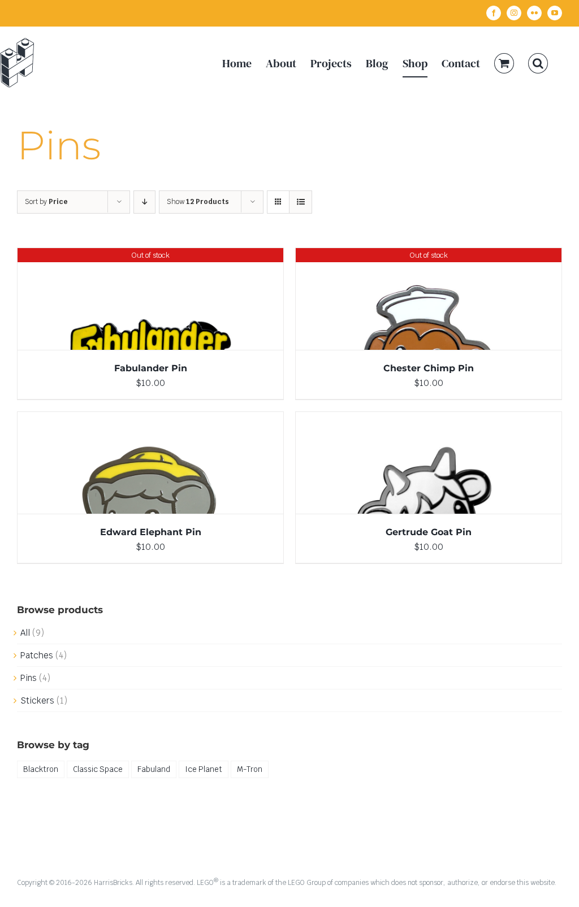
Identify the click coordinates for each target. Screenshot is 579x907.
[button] (538, 63)
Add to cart (126, 465)
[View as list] (301, 202)
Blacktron (40, 769)
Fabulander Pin (150, 368)
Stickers (37, 700)
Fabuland (153, 769)
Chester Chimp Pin (428, 368)
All (25, 632)
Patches (36, 655)
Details (150, 301)
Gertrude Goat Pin (429, 532)
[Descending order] (144, 202)
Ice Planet (203, 769)
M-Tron (249, 769)
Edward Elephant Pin (150, 532)
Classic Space (98, 769)
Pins (28, 677)
